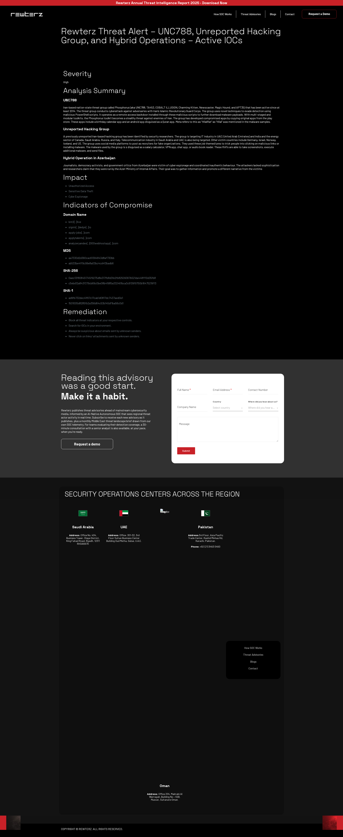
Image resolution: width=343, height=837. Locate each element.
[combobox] (228, 407)
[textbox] (227, 407)
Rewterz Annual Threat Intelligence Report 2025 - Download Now (171, 3)
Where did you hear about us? (262, 401)
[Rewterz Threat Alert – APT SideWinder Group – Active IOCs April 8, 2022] (10, 823)
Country (217, 401)
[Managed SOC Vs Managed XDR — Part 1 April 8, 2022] (332, 823)
